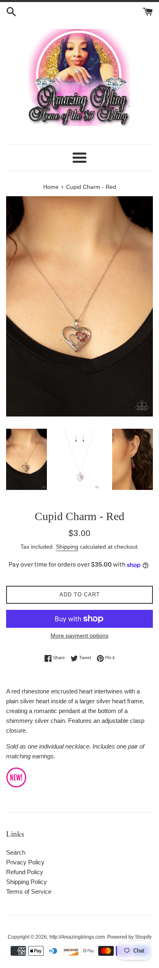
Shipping (67, 546)
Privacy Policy (25, 862)
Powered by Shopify (129, 937)
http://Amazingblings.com (77, 937)
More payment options (79, 635)
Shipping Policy (26, 881)
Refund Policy (24, 871)
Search (15, 852)
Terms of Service (28, 891)
